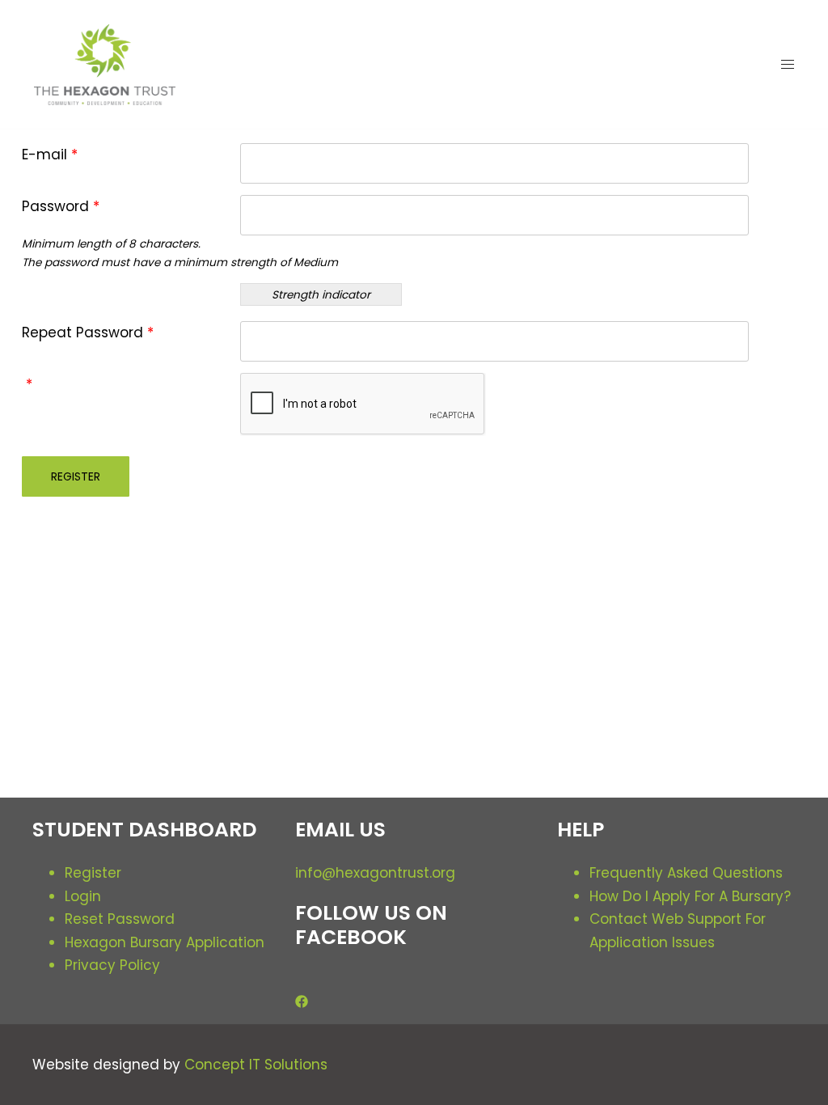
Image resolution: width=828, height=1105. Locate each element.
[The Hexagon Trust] (104, 63)
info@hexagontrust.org (375, 873)
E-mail (50, 154)
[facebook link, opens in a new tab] (301, 1000)
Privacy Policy (112, 965)
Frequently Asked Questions (686, 873)
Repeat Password (88, 332)
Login (83, 896)
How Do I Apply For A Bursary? (690, 896)
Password (60, 206)
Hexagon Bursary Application (164, 942)
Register (93, 873)
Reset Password (120, 919)
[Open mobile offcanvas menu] (787, 64)
